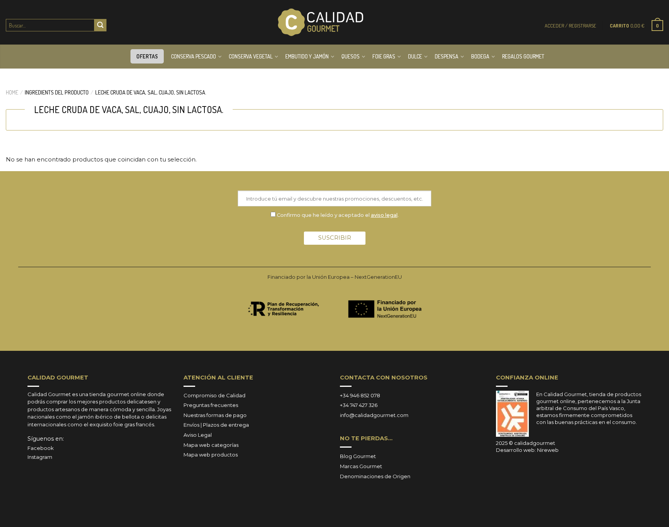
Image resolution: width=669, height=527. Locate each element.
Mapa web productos (211, 454)
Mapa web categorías (211, 445)
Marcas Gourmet (361, 466)
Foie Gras (383, 56)
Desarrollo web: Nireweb (527, 450)
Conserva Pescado (193, 56)
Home (12, 92)
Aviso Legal (198, 435)
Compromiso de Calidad (214, 395)
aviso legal (384, 215)
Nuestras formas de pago (215, 415)
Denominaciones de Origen (375, 476)
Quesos (350, 56)
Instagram (39, 457)
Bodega (480, 56)
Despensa (446, 56)
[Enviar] (100, 25)
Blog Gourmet (358, 456)
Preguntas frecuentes (211, 405)
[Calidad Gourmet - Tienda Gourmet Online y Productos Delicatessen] (320, 22)
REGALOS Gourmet (523, 56)
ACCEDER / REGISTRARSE (570, 25)
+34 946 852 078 (360, 395)
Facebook (40, 448)
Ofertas (147, 56)
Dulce (415, 56)
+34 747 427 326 (358, 405)
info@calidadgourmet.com (374, 415)
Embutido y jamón (307, 56)
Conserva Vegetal (251, 56)
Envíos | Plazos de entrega (216, 425)
